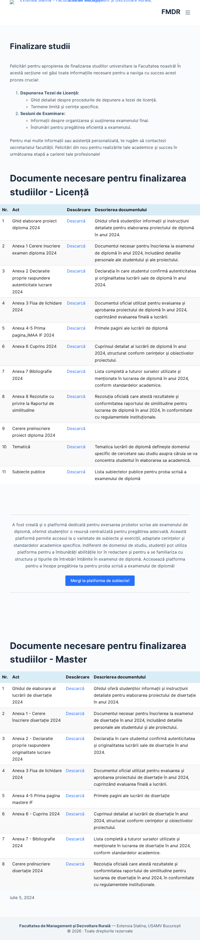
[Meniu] (187, 12)
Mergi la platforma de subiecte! (100, 580)
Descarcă (76, 220)
